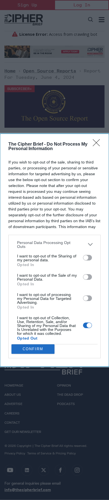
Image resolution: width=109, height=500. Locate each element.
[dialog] (54, 250)
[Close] (98, 144)
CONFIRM (33, 349)
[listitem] (54, 244)
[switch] (87, 257)
